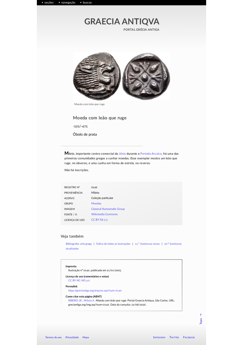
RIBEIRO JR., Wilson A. (81, 300)
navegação (68, 2)
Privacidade (72, 337)
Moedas (96, 203)
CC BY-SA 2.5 (99, 220)
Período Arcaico (151, 153)
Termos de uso (53, 337)
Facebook (189, 337)
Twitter (174, 337)
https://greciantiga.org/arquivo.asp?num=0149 (95, 290)
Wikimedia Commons (104, 214)
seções (49, 2)
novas (147, 244)
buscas (87, 2)
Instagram (159, 337)
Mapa (85, 337)
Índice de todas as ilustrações (113, 244)
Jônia (122, 153)
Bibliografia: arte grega (79, 244)
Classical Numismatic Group (108, 209)
